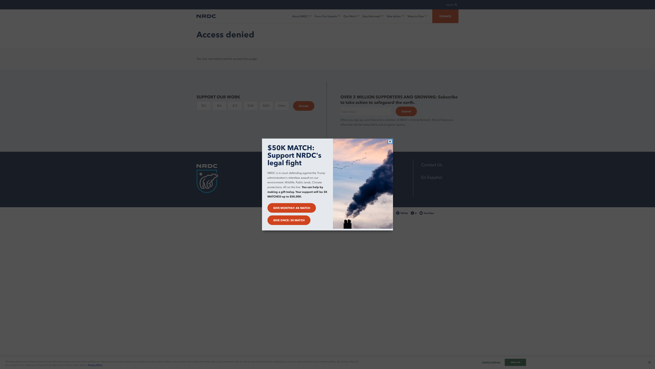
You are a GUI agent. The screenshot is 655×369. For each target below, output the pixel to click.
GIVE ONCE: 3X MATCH (289, 220)
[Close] (390, 141)
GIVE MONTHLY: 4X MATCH (291, 208)
